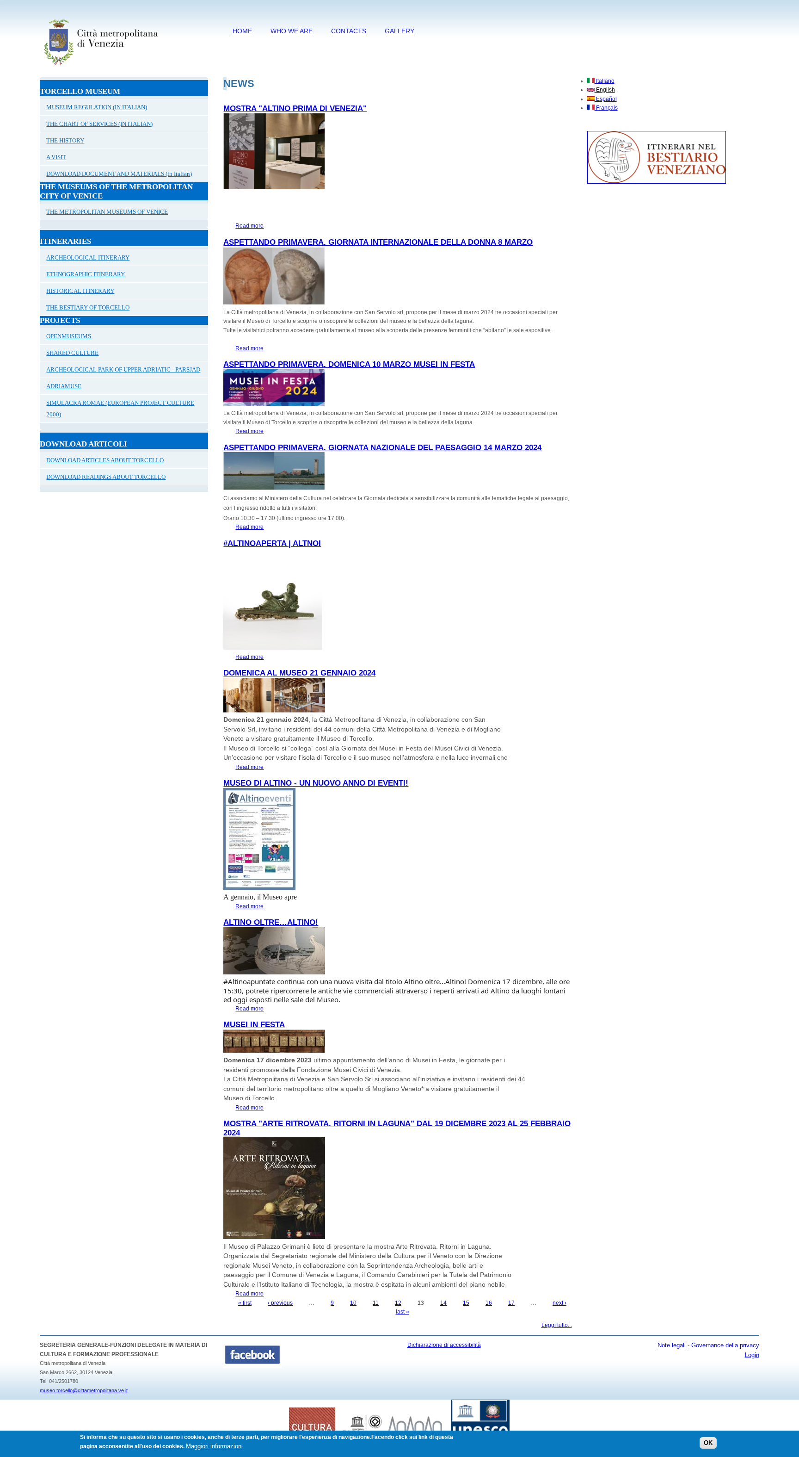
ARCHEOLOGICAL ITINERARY (87, 257)
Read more (249, 226)
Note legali (672, 1345)
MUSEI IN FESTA (254, 1024)
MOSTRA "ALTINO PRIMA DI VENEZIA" (295, 108)
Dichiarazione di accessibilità (444, 1345)
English (605, 90)
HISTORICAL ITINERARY (80, 290)
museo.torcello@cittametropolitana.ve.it (84, 1390)
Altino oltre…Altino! (270, 922)
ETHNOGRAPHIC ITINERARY (85, 274)
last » (402, 1311)
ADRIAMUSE (63, 386)
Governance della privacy (725, 1345)
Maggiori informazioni (214, 1446)
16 (489, 1303)
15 (466, 1303)
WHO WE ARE (291, 31)
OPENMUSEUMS (68, 336)
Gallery (399, 31)
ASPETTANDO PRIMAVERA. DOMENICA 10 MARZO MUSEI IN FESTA (349, 364)
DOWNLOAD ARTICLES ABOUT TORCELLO (105, 460)
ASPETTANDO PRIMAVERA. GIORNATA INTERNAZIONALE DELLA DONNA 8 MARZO (378, 242)
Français (606, 108)
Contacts (348, 31)
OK (708, 1442)
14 (443, 1303)
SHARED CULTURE (72, 352)
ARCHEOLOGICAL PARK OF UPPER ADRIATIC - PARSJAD (123, 369)
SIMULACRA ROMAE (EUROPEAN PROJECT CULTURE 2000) (120, 408)
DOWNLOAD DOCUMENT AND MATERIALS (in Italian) (119, 173)
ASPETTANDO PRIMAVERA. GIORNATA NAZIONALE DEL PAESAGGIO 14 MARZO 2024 (382, 447)
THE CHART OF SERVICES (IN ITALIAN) (99, 123)
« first (245, 1303)
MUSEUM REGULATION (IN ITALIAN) (96, 107)
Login (752, 1355)
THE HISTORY (65, 140)
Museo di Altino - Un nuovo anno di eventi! (315, 783)
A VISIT (56, 157)
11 (376, 1303)
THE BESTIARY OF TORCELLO (87, 307)
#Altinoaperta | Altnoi (272, 543)
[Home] (100, 67)
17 (511, 1303)
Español (606, 99)
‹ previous (280, 1303)
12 (398, 1303)
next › (559, 1303)
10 (353, 1303)
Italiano (605, 81)
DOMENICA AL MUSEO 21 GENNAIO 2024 (299, 673)
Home (242, 31)
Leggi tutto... (556, 1325)
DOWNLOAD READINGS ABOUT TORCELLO (106, 476)
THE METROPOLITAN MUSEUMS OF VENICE (107, 211)
